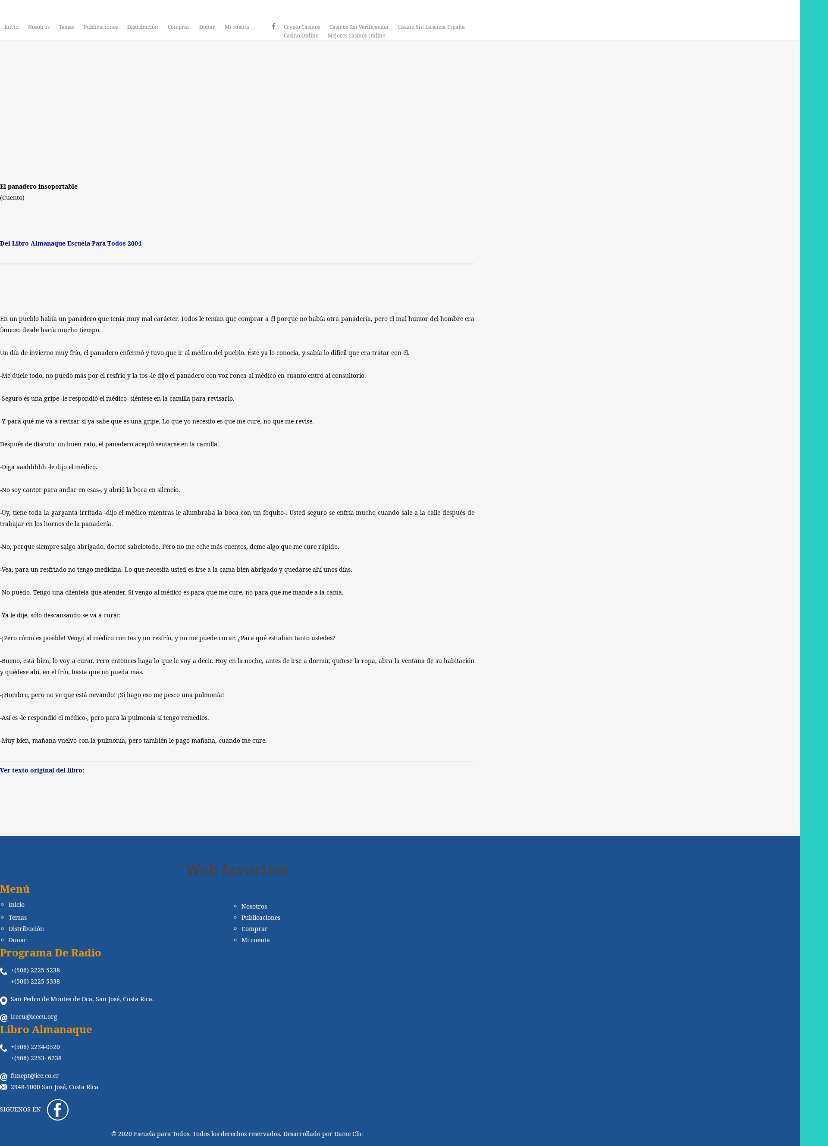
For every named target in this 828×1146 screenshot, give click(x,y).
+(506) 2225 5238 (35, 970)
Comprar (179, 27)
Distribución (142, 27)
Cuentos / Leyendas (241, 86)
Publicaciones (101, 27)
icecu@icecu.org (34, 1016)
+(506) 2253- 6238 (36, 1058)
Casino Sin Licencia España (431, 27)
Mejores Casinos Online (356, 35)
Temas (66, 27)
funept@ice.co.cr (35, 1075)
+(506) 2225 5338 (35, 981)
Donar (207, 27)
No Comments (294, 138)
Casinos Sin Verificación (359, 27)
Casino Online (301, 35)
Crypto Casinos (302, 27)
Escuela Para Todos (191, 138)
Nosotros (39, 27)
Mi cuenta (237, 27)
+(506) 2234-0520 (35, 1047)
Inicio (11, 27)
